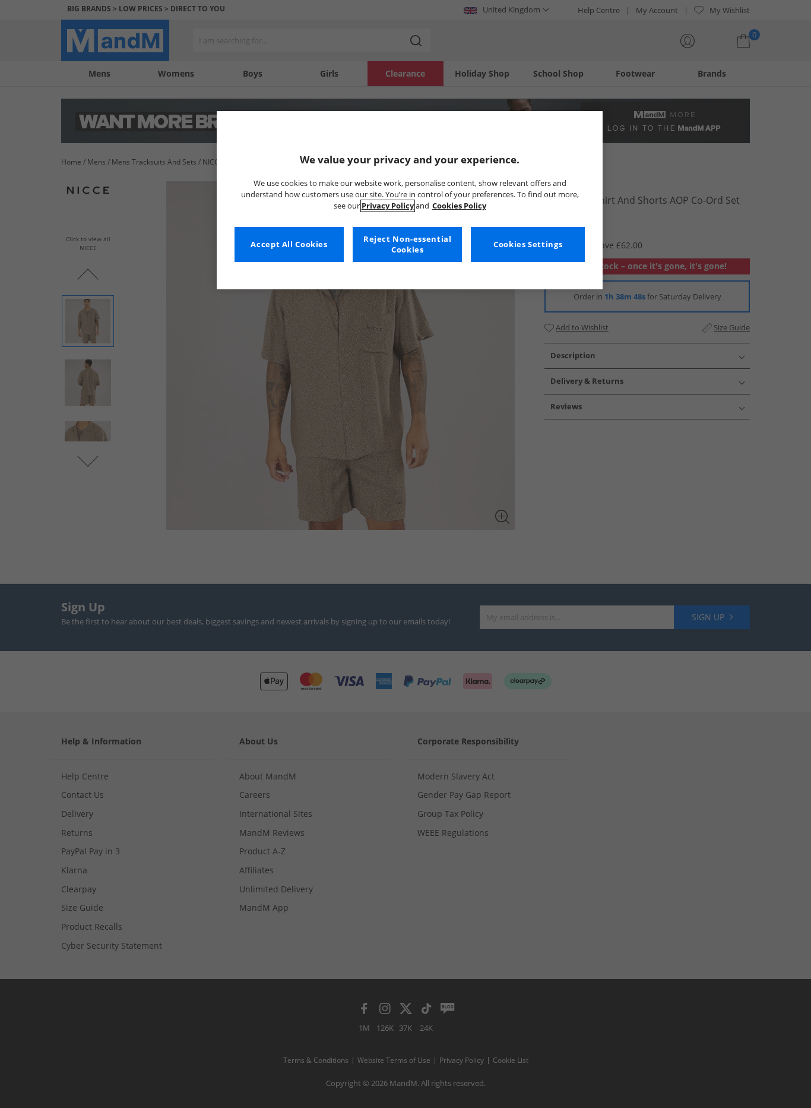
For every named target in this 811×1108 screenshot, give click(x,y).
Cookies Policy (459, 206)
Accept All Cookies (289, 244)
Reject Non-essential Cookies (407, 244)
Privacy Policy (388, 206)
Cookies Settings (527, 244)
